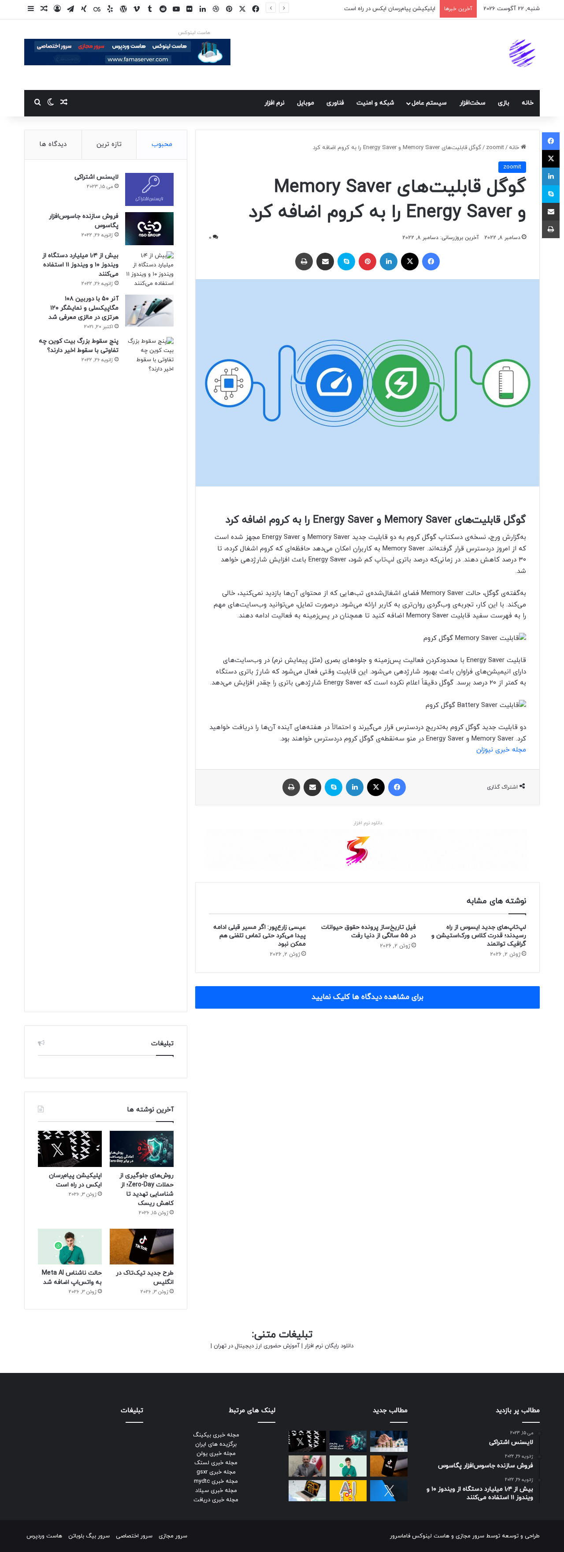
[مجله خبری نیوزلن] (523, 54)
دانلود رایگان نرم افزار (328, 1346)
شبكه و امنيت (375, 103)
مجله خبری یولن (216, 1454)
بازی (503, 103)
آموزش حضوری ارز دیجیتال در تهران (257, 1346)
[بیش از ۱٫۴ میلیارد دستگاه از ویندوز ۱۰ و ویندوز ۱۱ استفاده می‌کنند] (149, 269)
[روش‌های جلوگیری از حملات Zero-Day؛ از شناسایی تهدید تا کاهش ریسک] (142, 1149)
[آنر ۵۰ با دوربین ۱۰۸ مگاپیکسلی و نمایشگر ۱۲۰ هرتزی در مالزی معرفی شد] (149, 311)
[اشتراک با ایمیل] (325, 261)
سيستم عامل (429, 103)
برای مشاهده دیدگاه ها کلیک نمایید (367, 997)
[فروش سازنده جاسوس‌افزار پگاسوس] (149, 228)
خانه (528, 103)
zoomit (495, 148)
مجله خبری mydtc (216, 1481)
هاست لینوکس (194, 32)
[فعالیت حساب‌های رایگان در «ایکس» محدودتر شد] (389, 1490)
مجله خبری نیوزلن (501, 750)
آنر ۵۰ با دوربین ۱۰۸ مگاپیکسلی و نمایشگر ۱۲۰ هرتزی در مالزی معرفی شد (83, 308)
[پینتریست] (367, 261)
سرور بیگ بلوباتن (89, 1536)
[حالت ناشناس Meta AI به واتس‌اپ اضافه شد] (70, 1247)
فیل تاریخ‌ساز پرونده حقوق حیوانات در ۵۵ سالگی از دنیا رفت (368, 931)
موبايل (305, 103)
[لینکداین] (388, 261)
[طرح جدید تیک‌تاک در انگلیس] (142, 1247)
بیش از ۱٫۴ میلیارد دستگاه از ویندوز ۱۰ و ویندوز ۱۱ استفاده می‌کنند (80, 264)
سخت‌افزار (473, 103)
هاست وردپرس (44, 1536)
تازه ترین (109, 144)
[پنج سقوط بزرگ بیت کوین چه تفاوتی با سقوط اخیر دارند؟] (149, 668)
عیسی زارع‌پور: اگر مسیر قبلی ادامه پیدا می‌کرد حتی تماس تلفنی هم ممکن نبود (259, 935)
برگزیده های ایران (216, 1444)
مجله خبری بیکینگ (216, 1435)
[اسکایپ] (346, 261)
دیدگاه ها (53, 144)
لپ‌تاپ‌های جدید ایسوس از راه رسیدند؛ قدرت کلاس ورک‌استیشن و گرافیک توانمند (478, 935)
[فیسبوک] (431, 261)
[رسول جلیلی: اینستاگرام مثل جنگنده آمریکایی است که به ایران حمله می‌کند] (307, 1466)
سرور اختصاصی (134, 1536)
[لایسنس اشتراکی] (149, 189)
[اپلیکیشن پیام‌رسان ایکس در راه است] (70, 1149)
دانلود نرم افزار (367, 822)
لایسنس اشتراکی (96, 177)
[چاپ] (304, 261)
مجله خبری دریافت (215, 1500)
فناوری (335, 103)
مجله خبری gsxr (216, 1472)
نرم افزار (274, 103)
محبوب (162, 144)
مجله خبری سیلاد (216, 1491)
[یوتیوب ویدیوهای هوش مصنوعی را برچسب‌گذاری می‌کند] (348, 1490)
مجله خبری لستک (215, 1463)
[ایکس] (410, 261)
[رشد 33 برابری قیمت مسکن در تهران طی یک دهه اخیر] (389, 1441)
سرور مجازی (470, 1536)
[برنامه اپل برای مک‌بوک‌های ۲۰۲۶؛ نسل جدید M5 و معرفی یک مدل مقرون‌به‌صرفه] (307, 1490)
